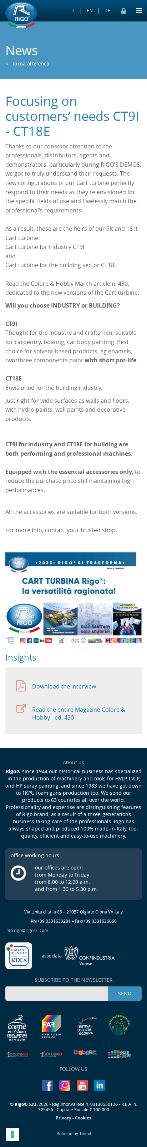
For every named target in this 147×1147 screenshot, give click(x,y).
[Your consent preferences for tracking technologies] (12, 1134)
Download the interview (64, 686)
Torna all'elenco (27, 63)
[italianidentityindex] (19, 955)
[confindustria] (78, 955)
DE (108, 10)
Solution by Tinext (73, 1133)
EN (90, 10)
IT (73, 10)
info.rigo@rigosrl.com (26, 930)
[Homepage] (21, 15)
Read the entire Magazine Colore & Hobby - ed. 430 (78, 713)
